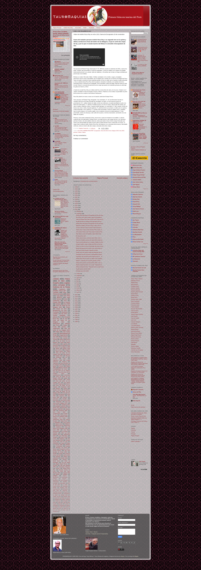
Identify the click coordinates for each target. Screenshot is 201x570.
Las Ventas (65, 431)
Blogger (136, 556)
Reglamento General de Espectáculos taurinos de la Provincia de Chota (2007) (138, 375)
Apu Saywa (136, 220)
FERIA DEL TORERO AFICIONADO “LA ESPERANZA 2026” (143, 127)
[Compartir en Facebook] (106, 128)
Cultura (65, 388)
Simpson (58, 388)
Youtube (55, 339)
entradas (58, 304)
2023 (76, 193)
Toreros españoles (59, 315)
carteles (56, 279)
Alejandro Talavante (138, 389)
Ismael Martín (134, 312)
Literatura (61, 395)
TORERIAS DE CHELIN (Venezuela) (61, 228)
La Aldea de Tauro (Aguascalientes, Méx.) (61, 199)
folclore (68, 505)
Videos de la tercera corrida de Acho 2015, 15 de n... (89, 238)
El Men (61, 281)
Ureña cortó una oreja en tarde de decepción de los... (89, 252)
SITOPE (55, 465)
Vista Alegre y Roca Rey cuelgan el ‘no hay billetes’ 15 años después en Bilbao (61, 151)
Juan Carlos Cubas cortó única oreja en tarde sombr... (89, 231)
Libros (54, 438)
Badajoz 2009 (64, 495)
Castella (55, 313)
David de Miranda (135, 290)
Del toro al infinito (59, 211)
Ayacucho (55, 345)
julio (77, 279)
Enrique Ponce (57, 390)
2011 (76, 301)
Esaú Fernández (135, 301)
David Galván (134, 293)
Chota (54, 326)
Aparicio (65, 475)
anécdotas (55, 483)
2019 (76, 201)
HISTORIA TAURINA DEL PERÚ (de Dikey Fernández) (139, 413)
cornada (65, 338)
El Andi (65, 413)
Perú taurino (66, 422)
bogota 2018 (66, 472)
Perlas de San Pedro (138, 239)
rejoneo (54, 487)
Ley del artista (66, 462)
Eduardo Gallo (66, 496)
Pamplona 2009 (63, 410)
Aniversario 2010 (56, 489)
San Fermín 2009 (65, 400)
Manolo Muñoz (135, 329)
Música (55, 449)
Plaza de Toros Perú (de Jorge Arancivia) (139, 102)
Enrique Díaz (136, 199)
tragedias (65, 344)
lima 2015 (121, 130)
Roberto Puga (66, 348)
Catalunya (60, 384)
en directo (67, 302)
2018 (76, 203)
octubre (78, 273)
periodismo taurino (57, 493)
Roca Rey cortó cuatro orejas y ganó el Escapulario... (89, 217)
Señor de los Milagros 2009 (60, 416)
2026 (76, 187)
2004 (76, 313)
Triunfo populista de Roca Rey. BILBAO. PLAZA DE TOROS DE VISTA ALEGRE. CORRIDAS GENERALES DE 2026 (61, 98)
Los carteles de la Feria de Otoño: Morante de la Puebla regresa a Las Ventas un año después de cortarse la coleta (61, 174)
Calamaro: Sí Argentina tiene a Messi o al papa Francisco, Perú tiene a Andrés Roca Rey (143, 58)
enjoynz (123, 556)
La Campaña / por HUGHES (61, 212)
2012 (76, 299)
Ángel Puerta (134, 282)
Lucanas (68, 446)
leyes (66, 364)
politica (65, 456)
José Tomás (56, 338)
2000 (76, 317)
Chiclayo (55, 478)
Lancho (68, 498)
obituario (67, 323)
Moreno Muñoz (135, 338)
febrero (78, 290)
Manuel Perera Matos (136, 333)
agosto (78, 277)
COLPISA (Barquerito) (58, 191)
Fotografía (67, 350)
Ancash (68, 425)
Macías (54, 508)
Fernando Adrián (135, 303)
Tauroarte (135, 261)
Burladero (55, 109)
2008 (76, 307)
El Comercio (64, 336)
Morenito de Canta (61, 447)
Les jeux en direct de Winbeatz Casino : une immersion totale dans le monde (62, 78)
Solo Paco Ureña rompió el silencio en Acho (87, 250)
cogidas (67, 283)
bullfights (55, 475)
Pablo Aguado (136, 400)
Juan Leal (133, 320)
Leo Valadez (134, 323)
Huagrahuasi (55, 511)
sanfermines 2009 (57, 419)
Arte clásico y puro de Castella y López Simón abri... (89, 233)
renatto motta (64, 458)
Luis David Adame (135, 325)
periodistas (65, 486)
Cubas (68, 351)
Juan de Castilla (135, 318)
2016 (76, 207)
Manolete (60, 503)
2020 (76, 199)
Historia (62, 339)
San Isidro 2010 (59, 412)
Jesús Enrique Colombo (137, 314)
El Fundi (66, 503)
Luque (62, 443)
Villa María (55, 505)
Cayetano (58, 427)
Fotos (64, 292)
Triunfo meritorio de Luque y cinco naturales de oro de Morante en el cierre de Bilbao (61, 129)
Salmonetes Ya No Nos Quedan (61, 111)
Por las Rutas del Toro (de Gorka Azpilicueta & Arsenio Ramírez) (61, 261)
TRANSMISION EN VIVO (60, 369)
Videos (84, 132)
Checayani (135, 225)
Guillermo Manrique (138, 229)
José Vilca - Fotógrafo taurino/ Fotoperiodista (96, 533)
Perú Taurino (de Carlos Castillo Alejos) (139, 90)
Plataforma (57, 499)
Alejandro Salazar (137, 196)
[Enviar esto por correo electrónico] (102, 128)
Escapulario (67, 390)
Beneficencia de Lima (60, 310)
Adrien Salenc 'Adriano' (137, 278)
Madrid (57, 348)
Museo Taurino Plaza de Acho (138, 416)
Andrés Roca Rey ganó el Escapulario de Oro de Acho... (90, 215)
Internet (66, 506)
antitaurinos (56, 300)
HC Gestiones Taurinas (139, 256)
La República (56, 422)
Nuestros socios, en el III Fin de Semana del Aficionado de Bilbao (61, 87)
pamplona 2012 (66, 404)
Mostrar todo (67, 105)
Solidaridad (58, 401)
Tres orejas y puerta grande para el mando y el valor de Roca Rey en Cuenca (61, 182)
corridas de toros (59, 418)
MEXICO (59, 297)
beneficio (57, 344)
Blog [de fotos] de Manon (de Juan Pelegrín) (60, 257)
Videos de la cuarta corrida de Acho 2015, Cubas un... (89, 229)
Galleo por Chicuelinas (139, 133)
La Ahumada (67, 375)
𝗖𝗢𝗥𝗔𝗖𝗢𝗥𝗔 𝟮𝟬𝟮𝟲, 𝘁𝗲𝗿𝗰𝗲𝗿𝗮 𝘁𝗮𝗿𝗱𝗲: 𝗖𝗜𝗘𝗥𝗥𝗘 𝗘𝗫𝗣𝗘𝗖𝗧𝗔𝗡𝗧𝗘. (143, 136)
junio (77, 281)
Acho (65, 300)
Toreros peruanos (58, 294)
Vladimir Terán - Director (91, 532)
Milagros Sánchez (62, 367)
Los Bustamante (137, 234)
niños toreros (66, 354)
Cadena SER (56, 189)
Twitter (85, 27)
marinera (66, 492)
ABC (56, 118)
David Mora (56, 461)
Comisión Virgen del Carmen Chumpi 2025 (138, 251)
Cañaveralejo (64, 477)
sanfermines (56, 328)
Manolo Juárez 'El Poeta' (137, 327)
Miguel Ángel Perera (61, 463)
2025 (76, 189)
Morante (68, 355)
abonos (55, 317)
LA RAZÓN (57, 141)
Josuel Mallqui (137, 206)
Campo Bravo (136, 222)
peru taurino (59, 350)
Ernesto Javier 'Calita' (136, 299)
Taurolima (64, 312)
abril (77, 286)
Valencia (55, 432)
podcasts (58, 456)
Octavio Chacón (135, 340)
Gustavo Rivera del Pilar (139, 177)
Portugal (133, 433)
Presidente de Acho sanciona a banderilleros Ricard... (89, 254)
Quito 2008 (56, 490)
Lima (58, 295)
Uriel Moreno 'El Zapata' (137, 350)
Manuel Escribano (135, 331)
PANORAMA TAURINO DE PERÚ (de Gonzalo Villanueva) (139, 122)
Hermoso (64, 478)
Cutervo (68, 384)
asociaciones (62, 505)
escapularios (97, 130)
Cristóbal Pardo (135, 286)
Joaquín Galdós (137, 179)
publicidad (55, 458)
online (68, 294)
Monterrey (62, 438)
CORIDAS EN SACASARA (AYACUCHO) (142, 94)
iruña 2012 (56, 404)
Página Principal (57, 27)
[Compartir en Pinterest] (108, 128)
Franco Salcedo (135, 306)
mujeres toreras (56, 486)
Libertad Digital (59, 170)
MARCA (57, 147)
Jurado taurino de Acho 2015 (83, 269)
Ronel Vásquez (137, 213)
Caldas (65, 325)
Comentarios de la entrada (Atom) (88, 181)
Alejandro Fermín (135, 280)
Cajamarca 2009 (57, 360)
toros (65, 299)
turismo (58, 468)
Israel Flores (136, 201)
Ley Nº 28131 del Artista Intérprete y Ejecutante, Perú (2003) (138, 368)
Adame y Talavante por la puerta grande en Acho (88, 260)
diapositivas (62, 483)
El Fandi (63, 345)
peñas (54, 366)
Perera (68, 307)
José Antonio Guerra (138, 208)
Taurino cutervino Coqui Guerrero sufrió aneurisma (88, 227)
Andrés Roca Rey (68, 27)
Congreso (55, 437)
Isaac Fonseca (134, 310)
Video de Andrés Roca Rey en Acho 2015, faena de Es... (90, 219)
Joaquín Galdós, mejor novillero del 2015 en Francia (89, 244)
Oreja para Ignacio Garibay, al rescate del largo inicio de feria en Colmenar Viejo (62, 136)
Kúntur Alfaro (136, 187)
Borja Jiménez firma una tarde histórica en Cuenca (142, 105)
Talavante (55, 363)
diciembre (79, 211)
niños (64, 358)
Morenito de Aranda (136, 337)
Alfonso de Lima (59, 425)
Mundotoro (58, 61)
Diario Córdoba (59, 157)
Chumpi (65, 459)
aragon (60, 453)
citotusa (65, 397)
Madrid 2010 (59, 355)
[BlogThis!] (103, 128)
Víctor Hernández (135, 351)
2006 (76, 311)
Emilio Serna (134, 297)
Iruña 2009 (56, 429)
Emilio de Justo (135, 295)
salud (54, 502)
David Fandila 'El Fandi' (137, 291)
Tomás (68, 379)
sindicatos (55, 459)
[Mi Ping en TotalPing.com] (144, 469)
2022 (76, 195)
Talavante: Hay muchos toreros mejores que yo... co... (89, 256)
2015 (76, 209)
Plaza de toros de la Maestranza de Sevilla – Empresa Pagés (61, 243)
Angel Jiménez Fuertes (139, 170)
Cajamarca (62, 289)
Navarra (59, 299)
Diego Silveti (64, 421)
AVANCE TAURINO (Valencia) (59, 70)
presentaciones (57, 375)
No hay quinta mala (81, 236)
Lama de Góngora (135, 321)
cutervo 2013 (66, 455)
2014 (76, 294)
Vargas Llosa (59, 424)
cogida (65, 378)
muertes (55, 358)
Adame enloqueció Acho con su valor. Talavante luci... (89, 264)
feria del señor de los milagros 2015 (110, 130)
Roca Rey (55, 400)
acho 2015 (80, 130)
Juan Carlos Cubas (138, 182)
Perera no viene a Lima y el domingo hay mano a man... (90, 246)
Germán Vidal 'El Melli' (136, 308)
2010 (76, 303)
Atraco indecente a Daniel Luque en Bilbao (60, 143)
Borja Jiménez (134, 284)
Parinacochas (63, 415)
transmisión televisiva (64, 466)
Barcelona (64, 407)
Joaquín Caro (136, 204)
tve (66, 357)
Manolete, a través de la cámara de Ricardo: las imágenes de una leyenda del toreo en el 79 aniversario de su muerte (62, 163)
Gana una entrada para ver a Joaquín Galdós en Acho (89, 242)
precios (68, 339)
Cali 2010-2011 (63, 435)
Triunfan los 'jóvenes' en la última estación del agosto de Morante (61, 121)
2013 (76, 296)
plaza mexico (59, 351)
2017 (76, 205)
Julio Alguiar (136, 184)
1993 (76, 321)
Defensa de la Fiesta (61, 287)
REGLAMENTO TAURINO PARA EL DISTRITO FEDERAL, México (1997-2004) (139, 359)
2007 (76, 309)
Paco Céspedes (64, 480)
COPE (56, 179)
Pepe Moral (134, 342)
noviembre (79, 213)
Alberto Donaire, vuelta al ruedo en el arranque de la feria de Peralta (62, 64)
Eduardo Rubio (65, 509)
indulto (68, 342)
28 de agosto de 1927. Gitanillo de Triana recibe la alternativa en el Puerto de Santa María (65, 204)
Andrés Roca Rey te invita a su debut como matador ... (89, 258)
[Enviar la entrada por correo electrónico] (99, 128)
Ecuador (65, 398)
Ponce (58, 325)
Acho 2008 (55, 336)
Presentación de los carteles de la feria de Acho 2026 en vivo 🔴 (142, 49)
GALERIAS (55, 443)
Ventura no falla (58, 71)
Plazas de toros (61, 308)
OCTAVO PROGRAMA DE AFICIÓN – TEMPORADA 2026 (140, 116)
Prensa (98, 27)
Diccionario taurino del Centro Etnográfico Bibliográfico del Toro (61, 271)
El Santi (64, 502)
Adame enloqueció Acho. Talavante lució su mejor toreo (90, 266)
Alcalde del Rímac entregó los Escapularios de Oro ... (89, 221)
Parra (134, 237)
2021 (76, 197)
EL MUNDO (58, 133)
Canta (59, 502)
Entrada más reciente (80, 178)
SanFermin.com (59, 75)
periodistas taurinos (60, 406)
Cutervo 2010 (64, 437)
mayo (77, 284)
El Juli (65, 318)
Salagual (65, 508)
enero (78, 292)
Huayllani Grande (137, 232)
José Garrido (134, 316)
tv (60, 317)
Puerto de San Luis (138, 241)
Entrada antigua (122, 178)
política (61, 506)
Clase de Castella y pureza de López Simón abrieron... (89, 240)
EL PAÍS (57, 126)
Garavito (59, 508)
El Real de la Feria (137, 254)
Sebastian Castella (135, 348)
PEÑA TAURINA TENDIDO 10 (138, 150)
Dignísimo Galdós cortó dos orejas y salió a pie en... (89, 225)
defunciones (56, 323)
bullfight (65, 474)
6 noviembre (59, 446)
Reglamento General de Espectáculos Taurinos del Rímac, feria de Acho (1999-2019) (139, 363)
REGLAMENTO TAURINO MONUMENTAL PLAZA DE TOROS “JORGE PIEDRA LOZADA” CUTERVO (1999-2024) (138, 381)
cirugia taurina (63, 335)
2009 (76, 305)
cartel (68, 297)
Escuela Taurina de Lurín (139, 267)
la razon (65, 484)
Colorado (135, 227)
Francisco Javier (135, 305)
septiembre (79, 275)
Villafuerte (67, 424)
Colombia (55, 292)
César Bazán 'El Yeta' (138, 172)
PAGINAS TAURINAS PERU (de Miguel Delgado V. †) (139, 418)
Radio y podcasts (66, 499)
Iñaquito (56, 506)
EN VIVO (64, 313)
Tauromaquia (56, 481)
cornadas (61, 285)
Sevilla (54, 453)
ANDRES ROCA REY (88, 130)
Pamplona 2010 (65, 387)
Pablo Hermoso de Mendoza (138, 407)
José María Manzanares (139, 394)
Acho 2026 (78, 27)
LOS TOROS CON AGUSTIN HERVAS (59, 92)
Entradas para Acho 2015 (82, 271)
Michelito (67, 444)
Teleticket (65, 481)
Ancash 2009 (59, 444)
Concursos (55, 398)
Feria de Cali (63, 441)
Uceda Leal (58, 500)
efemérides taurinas (57, 492)
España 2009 (57, 302)
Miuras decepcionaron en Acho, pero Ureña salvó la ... (89, 248)
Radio (68, 443)
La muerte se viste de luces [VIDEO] (142, 65)
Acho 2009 (67, 304)
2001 (76, 315)
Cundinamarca (56, 413)
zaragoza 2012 (63, 487)
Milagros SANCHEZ (58, 409)
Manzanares (61, 394)
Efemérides (65, 489)
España (56, 283)
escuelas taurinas (57, 379)
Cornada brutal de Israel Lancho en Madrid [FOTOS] (142, 40)
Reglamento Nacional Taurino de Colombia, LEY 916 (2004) (139, 371)
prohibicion (58, 357)
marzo (78, 288)
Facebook (91, 27)
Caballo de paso (57, 496)
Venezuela (65, 490)
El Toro (55, 415)
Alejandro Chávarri (138, 194)
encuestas (65, 500)
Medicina (64, 361)
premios (75, 132)
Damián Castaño (135, 288)
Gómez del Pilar (137, 392)
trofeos (80, 132)
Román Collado (135, 346)
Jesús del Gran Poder (59, 498)
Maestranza (55, 480)
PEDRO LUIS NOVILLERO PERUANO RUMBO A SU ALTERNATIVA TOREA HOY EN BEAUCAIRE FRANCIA (61, 234)
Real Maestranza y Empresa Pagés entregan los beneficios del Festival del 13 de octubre (61, 247)
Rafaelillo (133, 344)
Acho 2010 (67, 295)
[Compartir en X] (105, 128)
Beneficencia (56, 477)
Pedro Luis (136, 211)
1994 (76, 319)
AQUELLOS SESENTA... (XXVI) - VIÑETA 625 (64, 220)
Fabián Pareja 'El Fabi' (139, 174)
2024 (76, 191)
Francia (61, 366)
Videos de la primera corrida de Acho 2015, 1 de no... (89, 262)
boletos (58, 474)
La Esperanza (136, 259)
